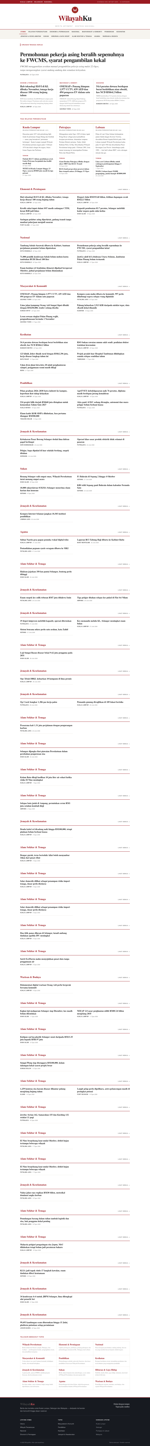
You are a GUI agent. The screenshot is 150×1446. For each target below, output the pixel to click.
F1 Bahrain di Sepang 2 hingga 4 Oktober (96, 476)
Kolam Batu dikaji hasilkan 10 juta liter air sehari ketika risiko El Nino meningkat (46, 778)
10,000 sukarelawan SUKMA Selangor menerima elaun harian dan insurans (45, 489)
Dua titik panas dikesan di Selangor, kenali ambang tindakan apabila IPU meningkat (43, 934)
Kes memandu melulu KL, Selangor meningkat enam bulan (101, 622)
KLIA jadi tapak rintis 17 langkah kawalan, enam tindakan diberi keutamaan (43, 1271)
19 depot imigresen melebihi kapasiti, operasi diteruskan (45, 621)
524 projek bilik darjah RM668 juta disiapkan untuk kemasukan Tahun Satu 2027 (44, 403)
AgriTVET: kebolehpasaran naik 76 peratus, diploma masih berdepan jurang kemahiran (101, 392)
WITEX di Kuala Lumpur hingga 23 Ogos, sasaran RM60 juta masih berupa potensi (38, 171)
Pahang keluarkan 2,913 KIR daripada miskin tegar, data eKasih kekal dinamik (103, 306)
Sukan (46, 36)
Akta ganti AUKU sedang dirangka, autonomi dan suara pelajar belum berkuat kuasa (102, 403)
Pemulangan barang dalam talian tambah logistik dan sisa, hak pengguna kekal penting (44, 1219)
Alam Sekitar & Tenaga (82, 36)
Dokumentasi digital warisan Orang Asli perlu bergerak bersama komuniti (45, 986)
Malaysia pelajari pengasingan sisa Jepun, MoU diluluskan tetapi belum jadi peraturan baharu (41, 1245)
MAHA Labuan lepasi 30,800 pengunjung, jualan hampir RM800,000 (111, 173)
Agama (97, 36)
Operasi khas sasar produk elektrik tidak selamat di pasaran (100, 440)
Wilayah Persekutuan (37, 32)
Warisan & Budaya (110, 36)
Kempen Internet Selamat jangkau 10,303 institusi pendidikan (43, 515)
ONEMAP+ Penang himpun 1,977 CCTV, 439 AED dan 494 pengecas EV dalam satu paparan (75, 91)
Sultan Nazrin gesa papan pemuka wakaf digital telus (44, 539)
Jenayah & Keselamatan (31, 36)
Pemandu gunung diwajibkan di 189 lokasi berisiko (100, 702)
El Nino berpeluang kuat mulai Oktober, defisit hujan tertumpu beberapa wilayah (44, 1142)
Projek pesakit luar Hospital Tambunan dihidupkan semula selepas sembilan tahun (100, 355)
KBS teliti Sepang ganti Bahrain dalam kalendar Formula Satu (103, 486)
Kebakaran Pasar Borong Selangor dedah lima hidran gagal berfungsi (44, 440)
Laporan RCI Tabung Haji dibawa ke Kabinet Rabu (100, 539)
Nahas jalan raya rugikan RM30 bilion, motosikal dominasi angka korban (42, 1194)
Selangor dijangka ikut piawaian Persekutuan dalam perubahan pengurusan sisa (44, 752)
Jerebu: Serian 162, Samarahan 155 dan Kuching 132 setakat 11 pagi (44, 1116)
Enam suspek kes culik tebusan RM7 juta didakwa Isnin (45, 597)
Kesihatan (120, 32)
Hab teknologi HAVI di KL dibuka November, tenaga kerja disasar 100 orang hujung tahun (36, 91)
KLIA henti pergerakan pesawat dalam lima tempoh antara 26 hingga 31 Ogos (74, 171)
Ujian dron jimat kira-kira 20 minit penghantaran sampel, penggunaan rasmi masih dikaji (43, 366)
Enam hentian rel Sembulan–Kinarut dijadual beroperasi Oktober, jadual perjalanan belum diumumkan (46, 269)
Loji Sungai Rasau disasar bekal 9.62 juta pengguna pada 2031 (46, 654)
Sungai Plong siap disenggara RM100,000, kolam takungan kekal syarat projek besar (42, 1064)
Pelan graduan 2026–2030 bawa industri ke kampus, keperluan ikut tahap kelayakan (43, 392)
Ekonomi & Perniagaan (59, 32)
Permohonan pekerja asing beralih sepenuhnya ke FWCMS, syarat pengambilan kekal (72, 57)
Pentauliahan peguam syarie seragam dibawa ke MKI (44, 548)
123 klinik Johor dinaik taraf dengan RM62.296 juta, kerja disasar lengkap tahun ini (44, 355)
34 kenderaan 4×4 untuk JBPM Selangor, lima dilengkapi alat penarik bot (46, 1297)
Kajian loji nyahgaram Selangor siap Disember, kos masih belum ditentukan (46, 1012)
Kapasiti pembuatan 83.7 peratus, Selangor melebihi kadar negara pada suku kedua (101, 209)
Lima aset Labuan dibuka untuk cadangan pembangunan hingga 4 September (108, 164)
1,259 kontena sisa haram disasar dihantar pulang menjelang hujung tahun (42, 1090)
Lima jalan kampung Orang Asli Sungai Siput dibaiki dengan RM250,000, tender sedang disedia (44, 306)
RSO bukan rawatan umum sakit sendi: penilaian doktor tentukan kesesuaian (103, 343)
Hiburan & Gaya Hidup (60, 36)
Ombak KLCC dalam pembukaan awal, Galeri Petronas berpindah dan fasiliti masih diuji (38, 162)
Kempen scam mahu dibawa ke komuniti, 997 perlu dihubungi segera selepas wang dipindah (100, 295)
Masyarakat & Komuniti (92, 32)
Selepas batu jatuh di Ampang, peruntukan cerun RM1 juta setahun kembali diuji (45, 804)
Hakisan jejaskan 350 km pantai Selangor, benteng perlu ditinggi (46, 573)
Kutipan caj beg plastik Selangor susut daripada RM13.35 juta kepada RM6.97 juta (46, 1038)
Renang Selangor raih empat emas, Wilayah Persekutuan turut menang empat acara (46, 477)
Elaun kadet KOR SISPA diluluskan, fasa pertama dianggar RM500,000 (43, 414)
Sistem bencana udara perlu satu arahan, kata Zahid (44, 629)
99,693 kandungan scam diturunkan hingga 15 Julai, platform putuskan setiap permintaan (44, 1323)
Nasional (76, 32)
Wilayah (75, 18)
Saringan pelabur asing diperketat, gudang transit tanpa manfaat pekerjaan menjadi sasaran (45, 220)
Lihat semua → (124, 189)
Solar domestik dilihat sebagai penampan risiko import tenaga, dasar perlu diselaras (45, 882)
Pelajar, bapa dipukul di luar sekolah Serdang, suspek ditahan (44, 451)
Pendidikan (109, 32)
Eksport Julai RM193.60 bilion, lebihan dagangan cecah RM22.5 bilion (102, 198)
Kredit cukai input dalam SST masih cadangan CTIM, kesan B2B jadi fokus (45, 209)
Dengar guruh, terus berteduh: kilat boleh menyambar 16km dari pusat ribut (45, 856)
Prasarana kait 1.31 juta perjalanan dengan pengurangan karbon (46, 726)
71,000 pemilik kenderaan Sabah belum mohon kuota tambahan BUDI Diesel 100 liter (44, 258)
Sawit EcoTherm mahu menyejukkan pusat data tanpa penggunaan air (44, 960)
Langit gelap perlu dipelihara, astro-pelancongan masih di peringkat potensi (103, 1090)
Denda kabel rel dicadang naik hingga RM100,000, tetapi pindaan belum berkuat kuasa (46, 830)
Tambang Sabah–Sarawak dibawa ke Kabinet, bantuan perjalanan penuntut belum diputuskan (45, 246)
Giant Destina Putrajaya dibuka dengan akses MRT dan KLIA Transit (74, 163)
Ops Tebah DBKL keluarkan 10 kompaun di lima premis (46, 678)
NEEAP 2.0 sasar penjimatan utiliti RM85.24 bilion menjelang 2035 (100, 1012)
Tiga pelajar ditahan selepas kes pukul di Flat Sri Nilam (102, 597)
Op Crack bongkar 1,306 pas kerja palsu (38, 702)
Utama (23, 32)
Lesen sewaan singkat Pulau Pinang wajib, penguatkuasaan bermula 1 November (39, 317)
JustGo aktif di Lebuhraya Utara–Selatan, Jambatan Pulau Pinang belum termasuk (101, 258)
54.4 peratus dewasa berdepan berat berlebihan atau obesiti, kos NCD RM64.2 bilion (112, 89)
